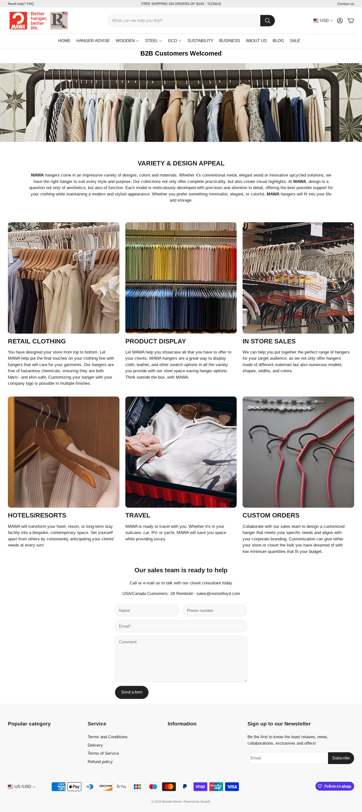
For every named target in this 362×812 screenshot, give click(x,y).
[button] (191, 20)
